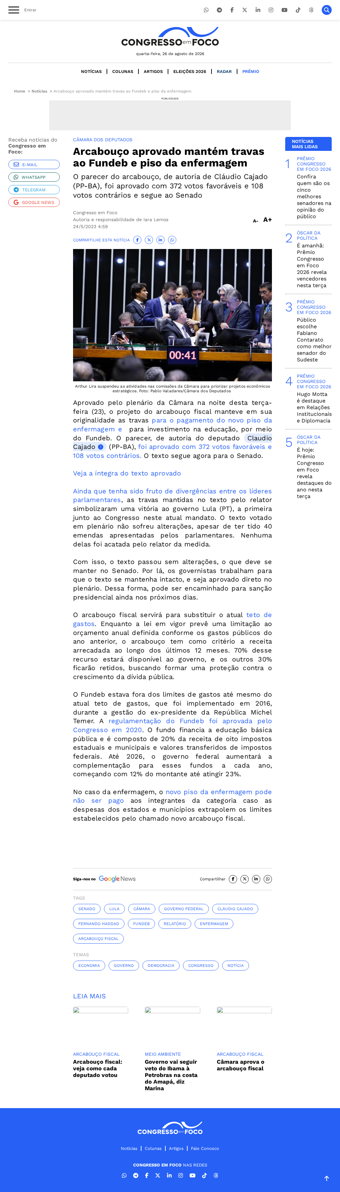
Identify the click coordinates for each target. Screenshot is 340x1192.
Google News (38, 202)
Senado (86, 909)
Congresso (200, 965)
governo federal (184, 909)
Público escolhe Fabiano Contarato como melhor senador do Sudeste (314, 340)
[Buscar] (327, 10)
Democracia (161, 965)
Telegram (33, 189)
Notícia (235, 965)
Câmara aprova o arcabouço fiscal (240, 1065)
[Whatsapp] (206, 10)
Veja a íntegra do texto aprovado (128, 473)
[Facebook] (232, 10)
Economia (89, 965)
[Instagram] (271, 10)
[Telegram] (219, 10)
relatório (175, 923)
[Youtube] (285, 10)
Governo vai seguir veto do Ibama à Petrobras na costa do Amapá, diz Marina (171, 1075)
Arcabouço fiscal (98, 938)
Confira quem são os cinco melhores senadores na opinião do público (314, 196)
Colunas (122, 71)
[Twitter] (244, 10)
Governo (124, 965)
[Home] (170, 36)
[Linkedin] (258, 10)
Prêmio (250, 71)
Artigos (153, 71)
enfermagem (214, 923)
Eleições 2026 (189, 71)
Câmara (141, 909)
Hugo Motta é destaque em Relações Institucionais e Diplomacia (314, 407)
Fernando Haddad (98, 923)
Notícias (91, 71)
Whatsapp (33, 177)
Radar (224, 71)
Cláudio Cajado (235, 909)
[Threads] (311, 10)
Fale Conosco (205, 1148)
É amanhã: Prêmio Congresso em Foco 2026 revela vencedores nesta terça (312, 265)
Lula (114, 909)
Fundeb (141, 923)
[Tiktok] (298, 10)
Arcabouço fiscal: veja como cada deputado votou (97, 1068)
